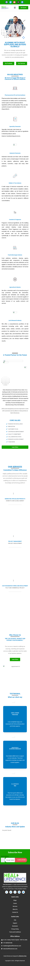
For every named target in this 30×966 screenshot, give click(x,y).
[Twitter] (10, 2)
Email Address (5, 856)
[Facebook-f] (6, 892)
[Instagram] (18, 2)
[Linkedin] (22, 2)
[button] (14, 7)
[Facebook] (6, 2)
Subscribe (21, 860)
